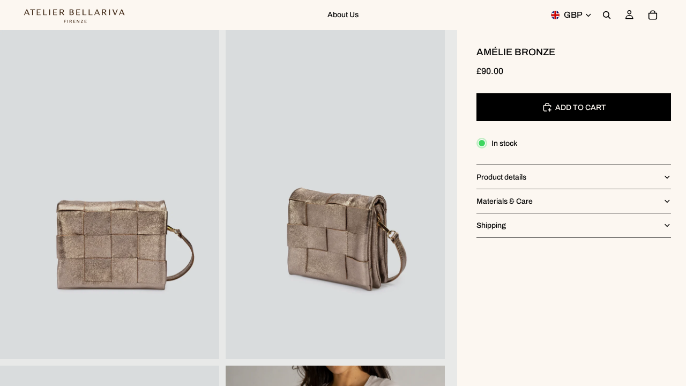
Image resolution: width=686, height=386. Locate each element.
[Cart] (653, 15)
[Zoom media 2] (335, 194)
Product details (501, 177)
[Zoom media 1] (109, 194)
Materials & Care (504, 201)
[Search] (606, 15)
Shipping (491, 225)
